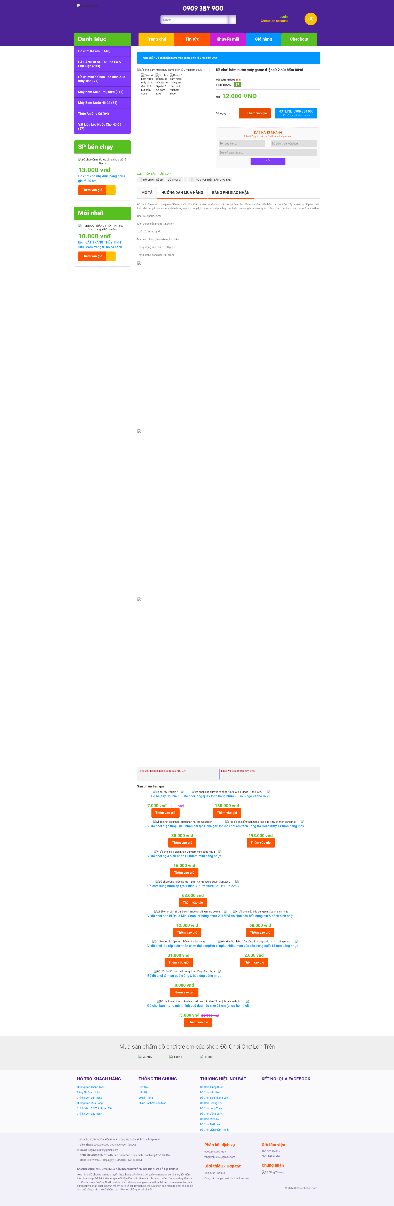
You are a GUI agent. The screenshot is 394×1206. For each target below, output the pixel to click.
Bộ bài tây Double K (165, 796)
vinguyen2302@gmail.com (103, 1149)
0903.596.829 (118, 1144)
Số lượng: (222, 113)
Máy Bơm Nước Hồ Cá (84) (97, 103)
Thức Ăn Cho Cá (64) (93, 114)
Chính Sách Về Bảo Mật (152, 1103)
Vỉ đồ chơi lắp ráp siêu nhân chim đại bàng (178, 946)
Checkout (299, 39)
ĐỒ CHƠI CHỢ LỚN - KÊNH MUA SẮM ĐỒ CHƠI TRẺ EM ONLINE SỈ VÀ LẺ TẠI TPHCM (127, 1169)
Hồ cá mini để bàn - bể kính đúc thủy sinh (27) (101, 79)
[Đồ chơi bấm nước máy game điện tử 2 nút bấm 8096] (169, 69)
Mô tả (146, 192)
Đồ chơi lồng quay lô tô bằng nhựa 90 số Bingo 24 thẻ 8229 (227, 796)
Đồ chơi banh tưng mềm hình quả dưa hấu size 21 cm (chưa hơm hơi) (198, 1006)
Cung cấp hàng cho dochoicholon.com (226, 1178)
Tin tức (192, 39)
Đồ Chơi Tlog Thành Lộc (214, 1097)
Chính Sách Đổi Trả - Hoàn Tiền (95, 1108)
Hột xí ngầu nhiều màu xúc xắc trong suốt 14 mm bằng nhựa (254, 946)
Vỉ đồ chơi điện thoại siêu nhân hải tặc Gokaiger (182, 826)
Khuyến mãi (227, 39)
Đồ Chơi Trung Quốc (211, 1087)
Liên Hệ (143, 1092)
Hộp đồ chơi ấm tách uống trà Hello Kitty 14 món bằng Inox (261, 826)
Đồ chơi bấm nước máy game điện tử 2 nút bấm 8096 (187, 57)
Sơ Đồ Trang (146, 1097)
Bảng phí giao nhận (231, 192)
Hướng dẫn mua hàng (182, 192)
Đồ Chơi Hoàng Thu (211, 1103)
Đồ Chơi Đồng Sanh (211, 1113)
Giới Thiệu (144, 1087)
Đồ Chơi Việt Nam (210, 1092)
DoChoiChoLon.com (305, 1188)
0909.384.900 (101, 1144)
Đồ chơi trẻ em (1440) (94, 51)
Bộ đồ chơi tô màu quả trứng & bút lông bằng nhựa (184, 976)
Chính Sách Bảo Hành (89, 1113)
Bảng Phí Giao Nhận (88, 1092)
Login (283, 17)
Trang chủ (156, 39)
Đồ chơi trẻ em (153, 179)
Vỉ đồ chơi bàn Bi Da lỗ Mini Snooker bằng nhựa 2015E (187, 916)
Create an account (274, 21)
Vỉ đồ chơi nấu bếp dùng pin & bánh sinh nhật (260, 916)
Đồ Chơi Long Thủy (211, 1108)
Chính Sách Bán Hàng (89, 1097)
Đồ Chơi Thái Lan (210, 1124)
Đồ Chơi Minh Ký (209, 1119)
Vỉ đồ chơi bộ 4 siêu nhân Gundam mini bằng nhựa (184, 856)
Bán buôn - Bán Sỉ (214, 1172)
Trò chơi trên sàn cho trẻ (212, 179)
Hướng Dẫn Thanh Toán (90, 1087)
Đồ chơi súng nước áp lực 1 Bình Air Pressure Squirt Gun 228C (193, 886)
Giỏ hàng (263, 39)
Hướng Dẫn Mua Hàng (90, 1103)
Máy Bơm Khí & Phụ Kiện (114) (101, 92)
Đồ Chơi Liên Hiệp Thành (214, 1129)
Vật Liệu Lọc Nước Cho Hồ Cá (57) (99, 127)
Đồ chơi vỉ (174, 179)
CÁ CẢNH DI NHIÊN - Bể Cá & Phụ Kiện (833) (99, 64)
